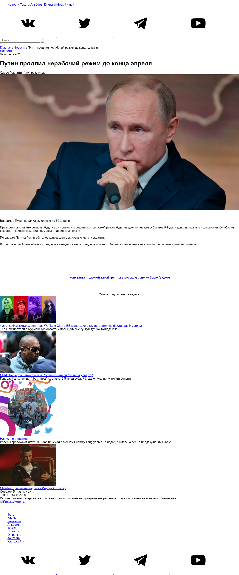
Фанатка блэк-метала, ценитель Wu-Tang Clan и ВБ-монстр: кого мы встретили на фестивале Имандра (71, 325)
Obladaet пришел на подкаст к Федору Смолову (33, 488)
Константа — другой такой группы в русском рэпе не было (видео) (119, 277)
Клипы (48, 4)
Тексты (25, 4)
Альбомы (36, 4)
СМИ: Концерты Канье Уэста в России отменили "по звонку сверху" (46, 375)
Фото (10, 514)
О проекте (14, 534)
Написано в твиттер (14, 438)
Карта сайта (15, 541)
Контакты (13, 538)
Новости (13, 4)
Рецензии (14, 521)
